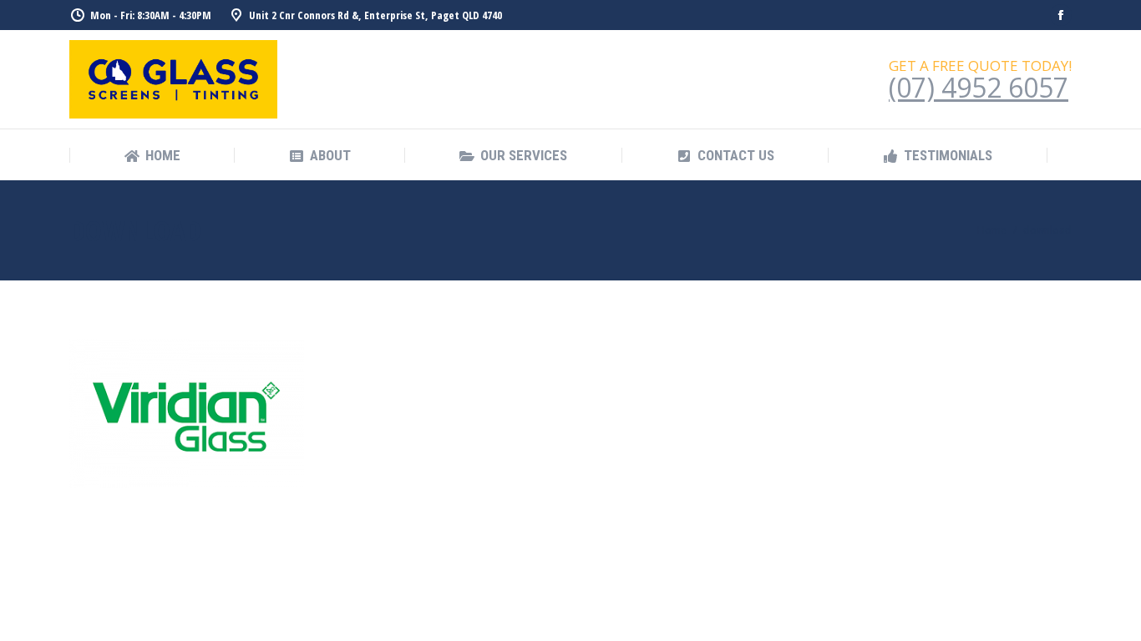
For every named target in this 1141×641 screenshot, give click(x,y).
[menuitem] (152, 156)
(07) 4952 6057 (978, 87)
